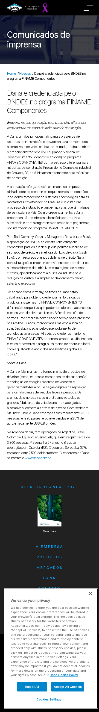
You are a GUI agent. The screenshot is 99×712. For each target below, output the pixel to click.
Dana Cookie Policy (64, 675)
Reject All (32, 686)
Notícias (25, 73)
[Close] (90, 593)
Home (11, 73)
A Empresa (49, 546)
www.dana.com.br (37, 458)
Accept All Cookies (68, 686)
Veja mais (49, 531)
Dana (49, 578)
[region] (51, 648)
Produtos (50, 557)
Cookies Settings (49, 699)
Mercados (49, 567)
